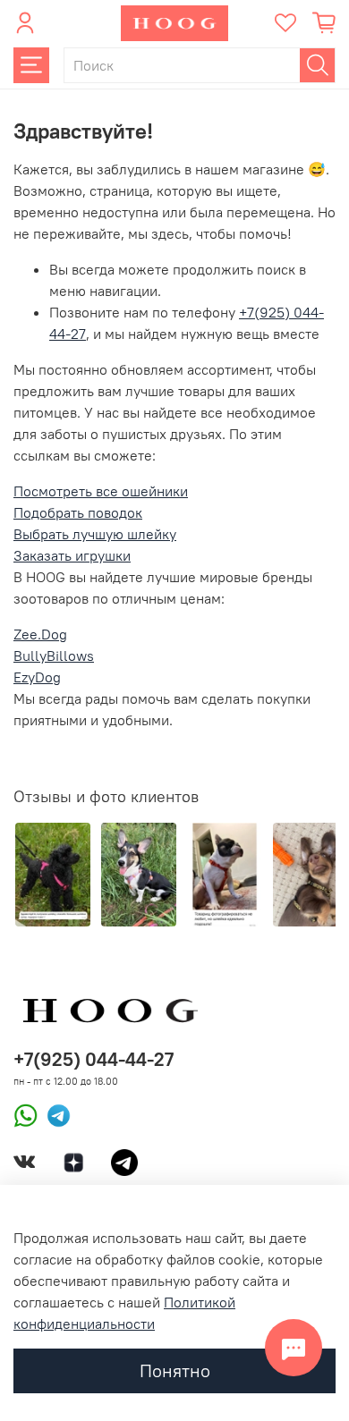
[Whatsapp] (25, 1113)
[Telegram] (54, 1113)
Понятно (175, 1370)
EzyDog (37, 677)
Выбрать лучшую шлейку (94, 534)
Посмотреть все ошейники (100, 491)
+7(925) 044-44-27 (93, 1059)
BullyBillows (53, 655)
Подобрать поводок (77, 512)
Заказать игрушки (72, 555)
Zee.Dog (40, 634)
